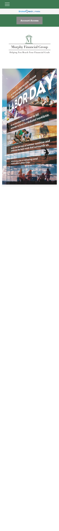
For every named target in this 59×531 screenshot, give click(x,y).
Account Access (29, 20)
